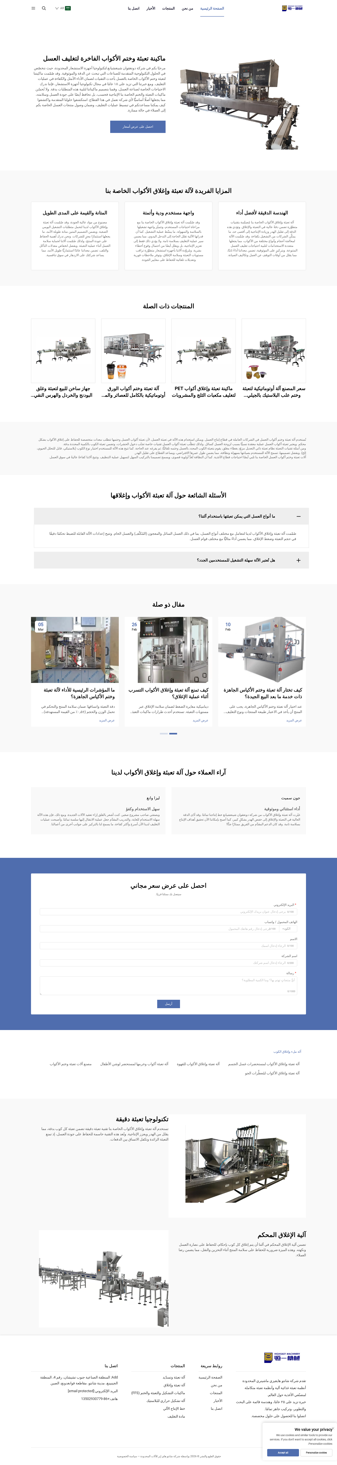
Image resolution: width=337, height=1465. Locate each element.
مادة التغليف (176, 1416)
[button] (173, 733)
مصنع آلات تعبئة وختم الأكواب (71, 1064)
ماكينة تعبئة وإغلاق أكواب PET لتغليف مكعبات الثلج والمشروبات (204, 392)
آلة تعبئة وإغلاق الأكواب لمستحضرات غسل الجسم (264, 1064)
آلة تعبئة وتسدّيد (174, 1377)
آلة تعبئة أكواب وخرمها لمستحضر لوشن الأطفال (134, 1064)
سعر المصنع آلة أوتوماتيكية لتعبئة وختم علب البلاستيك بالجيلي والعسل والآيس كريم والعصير (273, 392)
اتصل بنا (133, 8)
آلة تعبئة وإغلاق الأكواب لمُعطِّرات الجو (272, 1073)
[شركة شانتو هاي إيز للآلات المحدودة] (292, 8)
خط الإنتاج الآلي (174, 1408)
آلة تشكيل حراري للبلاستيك (165, 1401)
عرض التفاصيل (274, 351)
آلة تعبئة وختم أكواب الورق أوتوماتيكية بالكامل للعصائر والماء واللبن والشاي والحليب (133, 392)
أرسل (168, 1004)
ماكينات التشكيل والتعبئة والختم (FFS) (158, 1393)
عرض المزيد (294, 720)
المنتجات (168, 8)
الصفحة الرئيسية (212, 8)
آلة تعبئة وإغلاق (174, 1385)
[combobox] (288, 928)
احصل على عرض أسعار (138, 126)
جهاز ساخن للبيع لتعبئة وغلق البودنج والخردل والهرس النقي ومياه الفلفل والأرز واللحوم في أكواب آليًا (63, 392)
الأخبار (150, 8)
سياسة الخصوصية (127, 1456)
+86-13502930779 (95, 1399)
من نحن (187, 8)
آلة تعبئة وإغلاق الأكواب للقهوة (198, 1064)
